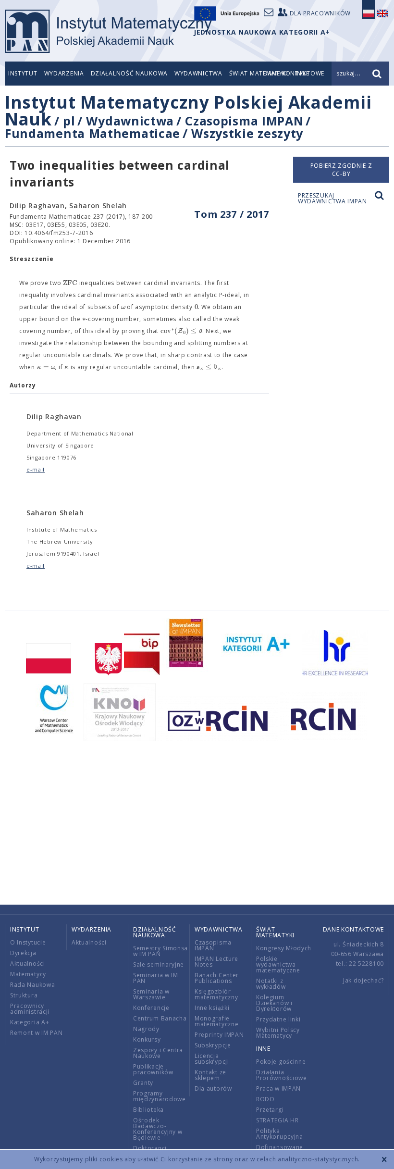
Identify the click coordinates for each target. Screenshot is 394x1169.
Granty (143, 1083)
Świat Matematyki (275, 932)
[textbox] (70, 283)
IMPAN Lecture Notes (216, 962)
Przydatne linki (278, 1019)
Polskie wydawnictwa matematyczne (278, 964)
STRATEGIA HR (277, 1120)
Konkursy (147, 1039)
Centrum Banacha (160, 1018)
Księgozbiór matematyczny (216, 994)
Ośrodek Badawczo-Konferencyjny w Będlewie (158, 1129)
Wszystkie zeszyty (247, 133)
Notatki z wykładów (271, 984)
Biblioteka (148, 1110)
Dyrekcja (23, 953)
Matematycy (28, 974)
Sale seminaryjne (158, 964)
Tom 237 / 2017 (231, 214)
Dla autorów (213, 1088)
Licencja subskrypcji (212, 1059)
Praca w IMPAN (278, 1088)
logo (108, 31)
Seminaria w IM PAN (155, 978)
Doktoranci (150, 1148)
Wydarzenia (64, 73)
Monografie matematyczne (216, 1021)
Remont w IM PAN (36, 1033)
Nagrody (146, 1029)
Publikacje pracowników (153, 1069)
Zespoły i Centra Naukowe (158, 1053)
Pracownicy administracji (29, 1009)
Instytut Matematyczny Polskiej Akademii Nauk (188, 110)
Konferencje (151, 1008)
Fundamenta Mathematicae (92, 133)
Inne (263, 1049)
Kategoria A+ (29, 1022)
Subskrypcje (213, 1045)
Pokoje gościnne (281, 1061)
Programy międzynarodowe (159, 1096)
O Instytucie (28, 942)
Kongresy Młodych (283, 948)
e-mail (35, 469)
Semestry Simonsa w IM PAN (160, 951)
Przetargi (269, 1110)
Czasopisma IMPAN (244, 120)
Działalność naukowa (129, 73)
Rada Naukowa (32, 985)
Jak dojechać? (363, 980)
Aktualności (27, 963)
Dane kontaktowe (353, 929)
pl (69, 120)
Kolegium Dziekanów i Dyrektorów (274, 1003)
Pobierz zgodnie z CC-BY (341, 170)
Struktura (23, 995)
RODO (265, 1099)
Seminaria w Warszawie (151, 994)
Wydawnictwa (198, 73)
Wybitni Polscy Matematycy (278, 1033)
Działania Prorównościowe (281, 1075)
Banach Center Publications (217, 978)
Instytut (22, 73)
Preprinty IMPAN (219, 1035)
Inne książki (212, 1008)
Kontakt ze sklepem (210, 1075)
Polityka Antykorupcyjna (279, 1134)
